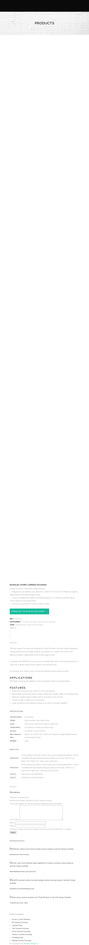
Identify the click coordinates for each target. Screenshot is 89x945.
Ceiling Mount (20, 625)
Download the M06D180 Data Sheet (28, 611)
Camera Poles (17, 925)
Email (12, 826)
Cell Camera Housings (20, 928)
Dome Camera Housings (46, 622)
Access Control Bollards (21, 919)
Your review (15, 819)
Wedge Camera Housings (21, 940)
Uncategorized (17, 937)
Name (12, 823)
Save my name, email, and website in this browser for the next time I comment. (42, 829)
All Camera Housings (29, 622)
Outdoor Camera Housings (22, 934)
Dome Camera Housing (34, 625)
